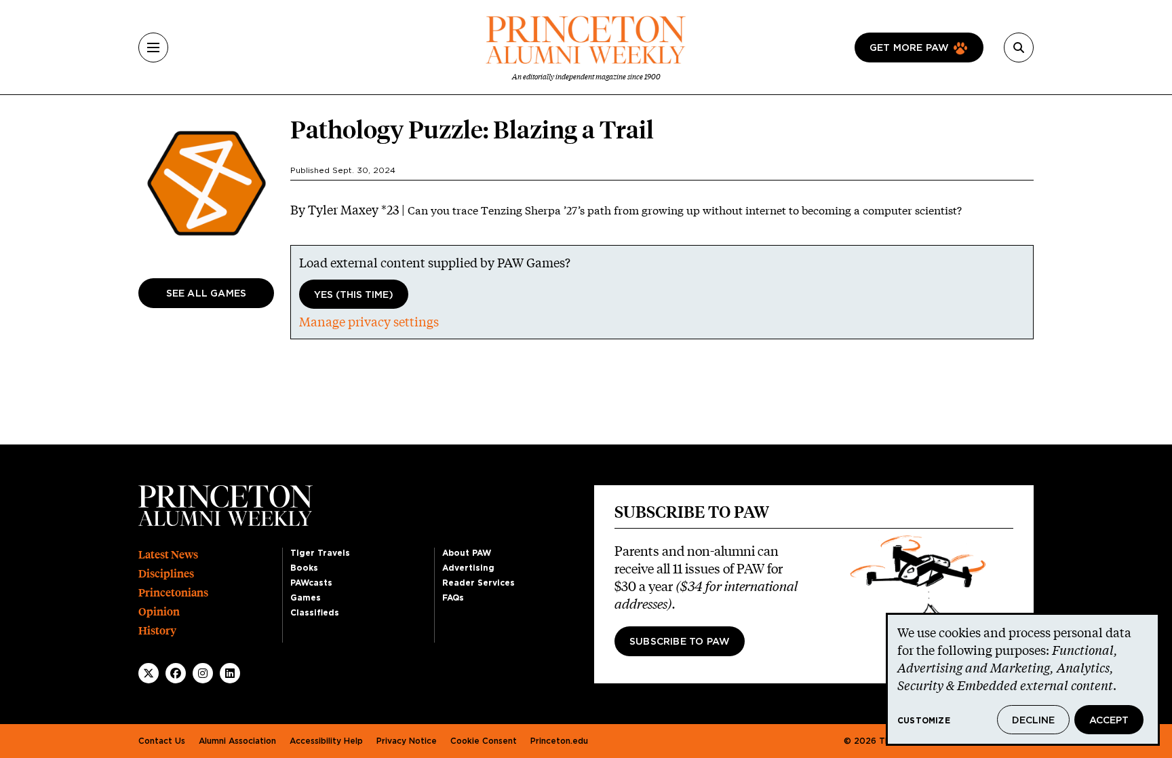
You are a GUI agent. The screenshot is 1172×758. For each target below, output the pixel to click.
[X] (148, 673)
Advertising (468, 568)
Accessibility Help (326, 741)
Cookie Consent (483, 741)
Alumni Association (237, 741)
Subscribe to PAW (679, 642)
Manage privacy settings (369, 322)
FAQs (453, 598)
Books (304, 568)
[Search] (1019, 47)
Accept (1109, 720)
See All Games (206, 294)
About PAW (466, 553)
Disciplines (166, 573)
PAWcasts (311, 583)
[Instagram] (203, 673)
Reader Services (478, 583)
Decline (1033, 720)
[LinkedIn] (230, 673)
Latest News (168, 554)
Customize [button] (923, 721)
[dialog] (1022, 679)
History (157, 630)
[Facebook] (175, 673)
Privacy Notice (406, 741)
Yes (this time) (353, 295)
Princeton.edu (559, 741)
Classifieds (314, 613)
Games (305, 598)
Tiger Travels (320, 553)
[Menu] (153, 47)
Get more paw (909, 48)
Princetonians (173, 592)
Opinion (159, 611)
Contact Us (161, 741)
